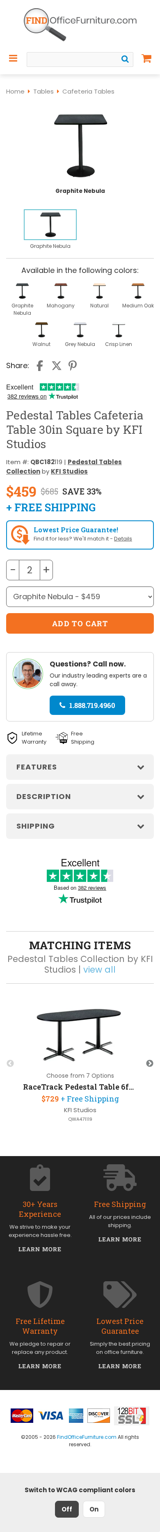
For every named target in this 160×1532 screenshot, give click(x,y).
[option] (50, 230)
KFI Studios (69, 471)
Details (123, 539)
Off (67, 1509)
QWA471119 (80, 1119)
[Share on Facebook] (41, 365)
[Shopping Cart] (146, 58)
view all (99, 970)
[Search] (125, 59)
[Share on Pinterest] (73, 365)
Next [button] (150, 1064)
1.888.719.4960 (92, 705)
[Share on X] (56, 365)
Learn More (40, 1249)
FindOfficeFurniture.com (87, 1437)
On (93, 1509)
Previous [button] (10, 1064)
